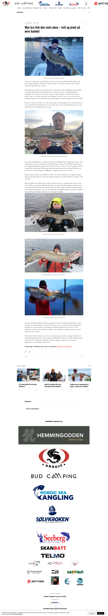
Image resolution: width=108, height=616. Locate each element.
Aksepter (100, 613)
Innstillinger (92, 613)
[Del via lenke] (29, 352)
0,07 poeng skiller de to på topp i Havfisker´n (28, 385)
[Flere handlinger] (82, 23)
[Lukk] (106, 613)
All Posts (20, 12)
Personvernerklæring (17, 614)
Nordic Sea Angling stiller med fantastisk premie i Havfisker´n (53, 385)
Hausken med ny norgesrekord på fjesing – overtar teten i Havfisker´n (79, 385)
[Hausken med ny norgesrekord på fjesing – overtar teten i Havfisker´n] (79, 375)
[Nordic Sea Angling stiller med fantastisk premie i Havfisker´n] (54, 375)
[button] (88, 8)
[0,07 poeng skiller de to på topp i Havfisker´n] (28, 375)
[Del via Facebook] (25, 352)
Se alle (89, 365)
